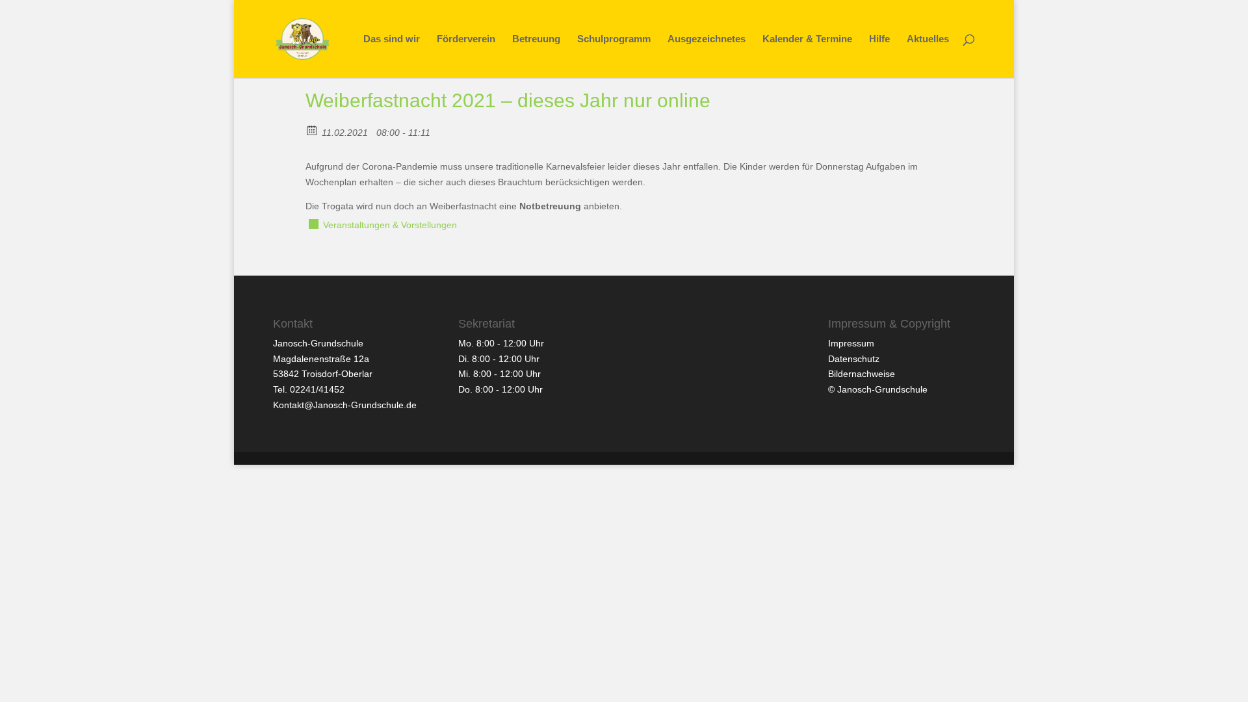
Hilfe (879, 39)
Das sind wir (391, 39)
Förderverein (466, 39)
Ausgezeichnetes (707, 39)
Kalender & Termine (807, 39)
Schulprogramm (614, 39)
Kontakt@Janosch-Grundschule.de (345, 405)
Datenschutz (853, 359)
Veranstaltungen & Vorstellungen (390, 225)
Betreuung (536, 39)
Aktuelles (928, 39)
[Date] (312, 130)
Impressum (851, 343)
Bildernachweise (861, 374)
